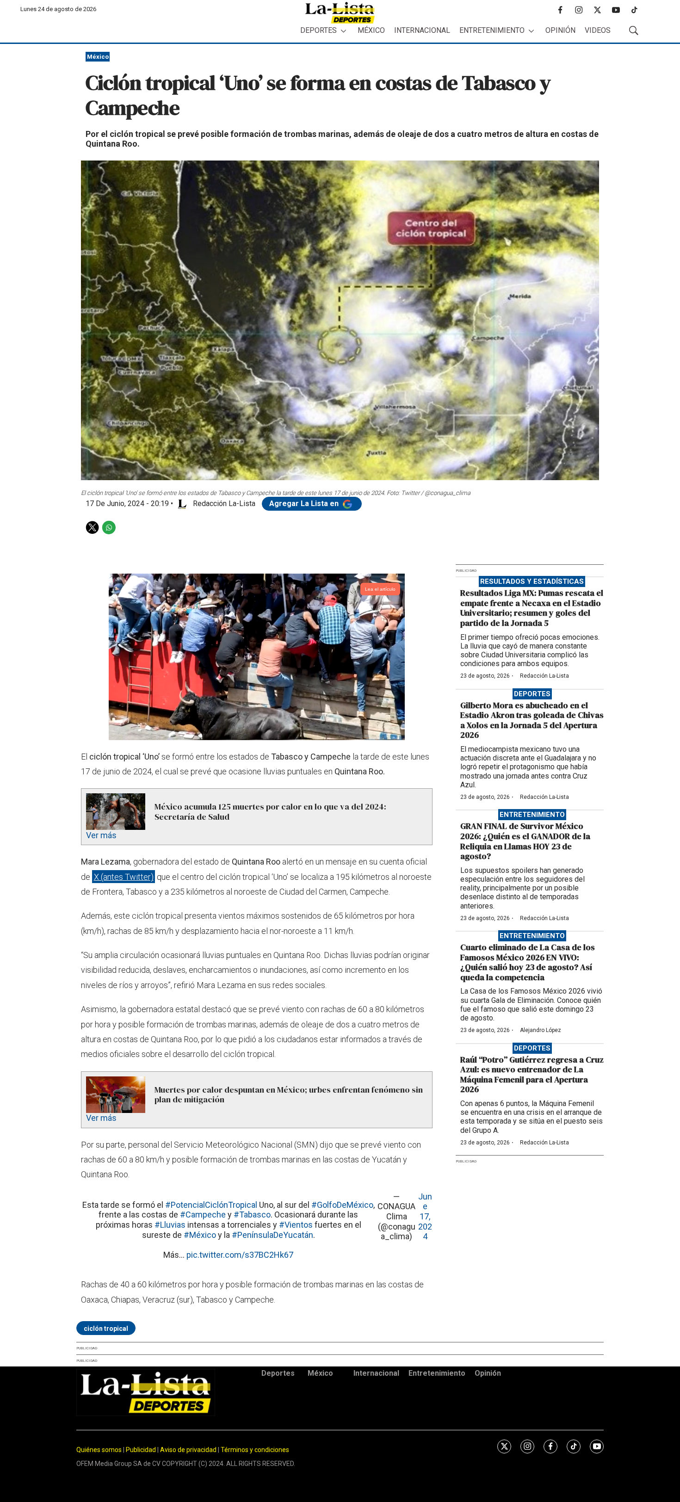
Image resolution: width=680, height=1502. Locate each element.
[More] (343, 30)
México (371, 30)
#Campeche (203, 1214)
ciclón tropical (106, 1328)
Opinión (560, 30)
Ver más (101, 835)
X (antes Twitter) (124, 877)
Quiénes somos (99, 1449)
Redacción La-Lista (544, 676)
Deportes (318, 30)
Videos (598, 30)
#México (200, 1235)
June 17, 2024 (425, 1216)
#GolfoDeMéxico (342, 1205)
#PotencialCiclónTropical (211, 1205)
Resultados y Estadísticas (532, 581)
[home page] (340, 12)
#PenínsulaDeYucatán (272, 1235)
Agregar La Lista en (304, 503)
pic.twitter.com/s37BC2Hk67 (239, 1255)
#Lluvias (170, 1225)
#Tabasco (252, 1214)
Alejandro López (540, 1030)
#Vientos (296, 1225)
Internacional (422, 30)
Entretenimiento (492, 30)
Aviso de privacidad (188, 1449)
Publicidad (141, 1449)
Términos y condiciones (255, 1449)
